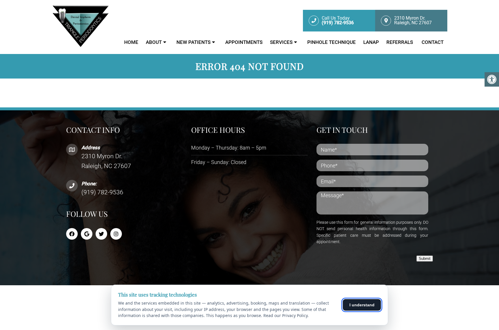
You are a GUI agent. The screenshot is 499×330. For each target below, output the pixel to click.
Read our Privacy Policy (285, 315)
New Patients (193, 42)
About (154, 42)
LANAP (371, 42)
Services (281, 42)
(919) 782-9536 (102, 192)
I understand (362, 305)
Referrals (400, 42)
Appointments (243, 42)
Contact (433, 42)
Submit (425, 258)
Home (131, 42)
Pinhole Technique (331, 42)
